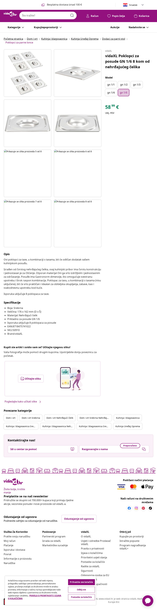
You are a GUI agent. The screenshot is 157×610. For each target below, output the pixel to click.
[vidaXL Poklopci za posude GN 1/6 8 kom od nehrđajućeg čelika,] (27, 73)
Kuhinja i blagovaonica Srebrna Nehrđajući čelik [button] (95, 426)
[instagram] (136, 508)
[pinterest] (143, 508)
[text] (112, 108)
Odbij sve (81, 589)
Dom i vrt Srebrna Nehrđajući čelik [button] (96, 417)
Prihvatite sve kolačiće (81, 582)
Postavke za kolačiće (93, 562)
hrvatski (133, 5)
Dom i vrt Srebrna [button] (31, 417)
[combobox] (48, 15)
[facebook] (129, 508)
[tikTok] (150, 508)
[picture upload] (70, 378)
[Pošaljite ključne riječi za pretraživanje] (72, 15)
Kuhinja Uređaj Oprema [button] (127, 426)
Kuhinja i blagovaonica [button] (128, 417)
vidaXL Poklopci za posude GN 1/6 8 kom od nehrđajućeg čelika (127, 61)
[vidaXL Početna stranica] (10, 14)
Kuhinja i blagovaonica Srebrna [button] (22, 426)
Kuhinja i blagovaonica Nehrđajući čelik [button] (58, 426)
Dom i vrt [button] (10, 417)
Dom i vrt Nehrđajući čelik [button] (59, 417)
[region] (50, 590)
